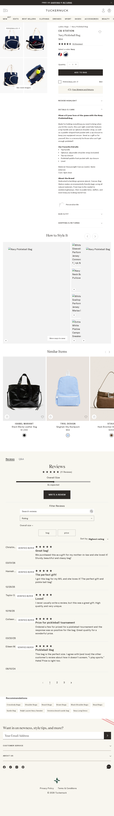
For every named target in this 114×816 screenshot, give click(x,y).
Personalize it (70, 82)
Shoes (78, 19)
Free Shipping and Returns (83, 89)
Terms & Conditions (67, 788)
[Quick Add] (7, 417)
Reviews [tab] (10, 459)
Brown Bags (61, 705)
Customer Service (13, 745)
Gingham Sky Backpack (68, 426)
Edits (16, 19)
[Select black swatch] (24, 435)
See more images (23, 87)
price (66, 532)
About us (8, 756)
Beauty (106, 19)
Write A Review (57, 494)
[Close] (111, 3)
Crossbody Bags (13, 705)
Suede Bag (11, 711)
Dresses (57, 19)
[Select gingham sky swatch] (68, 435)
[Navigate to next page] (71, 682)
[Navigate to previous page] (43, 682)
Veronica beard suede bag (58, 711)
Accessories (91, 19)
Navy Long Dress (80, 711)
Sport (68, 19)
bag (47, 532)
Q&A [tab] (21, 459)
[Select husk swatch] (111, 435)
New (5, 18)
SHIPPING (55, 2)
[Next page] (95, 236)
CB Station (66, 30)
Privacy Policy (47, 788)
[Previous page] (87, 236)
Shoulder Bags (31, 705)
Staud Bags (97, 705)
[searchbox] (54, 511)
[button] (101, 31)
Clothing (44, 19)
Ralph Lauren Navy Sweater (31, 711)
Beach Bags (47, 705)
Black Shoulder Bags (79, 705)
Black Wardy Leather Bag (24, 426)
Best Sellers (29, 19)
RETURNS (67, 2)
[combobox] (57, 518)
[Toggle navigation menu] (5, 10)
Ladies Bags (63, 27)
